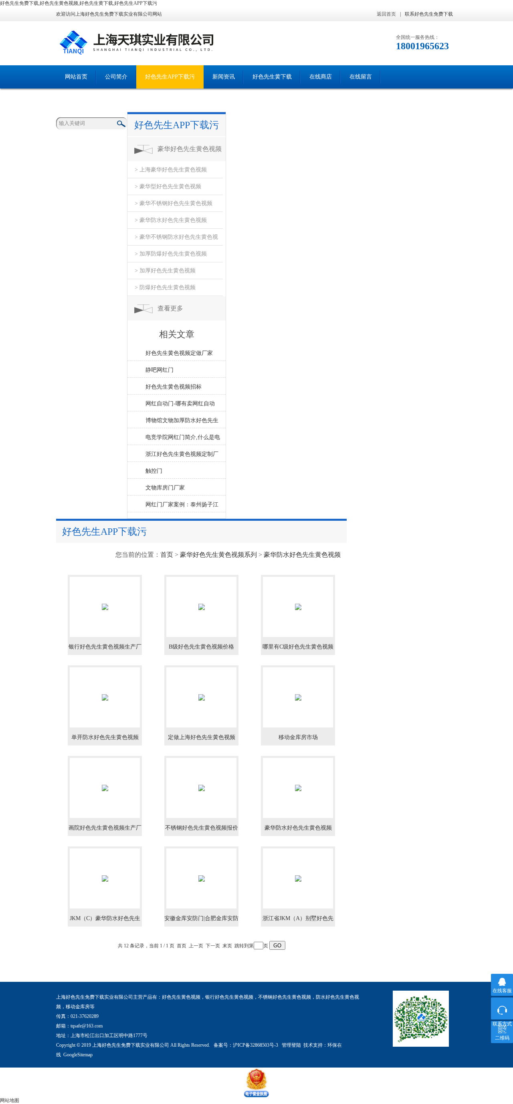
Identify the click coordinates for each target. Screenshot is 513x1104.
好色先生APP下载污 (170, 77)
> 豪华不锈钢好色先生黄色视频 (173, 203)
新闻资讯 (223, 77)
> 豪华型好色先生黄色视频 (168, 186)
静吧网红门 (159, 370)
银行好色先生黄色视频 (229, 997)
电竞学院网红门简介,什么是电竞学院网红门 (182, 439)
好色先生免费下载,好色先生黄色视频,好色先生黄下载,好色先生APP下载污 (78, 3)
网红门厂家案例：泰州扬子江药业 (181, 507)
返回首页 (386, 14)
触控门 (153, 471)
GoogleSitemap (78, 1055)
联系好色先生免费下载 (429, 14)
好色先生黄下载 (272, 77)
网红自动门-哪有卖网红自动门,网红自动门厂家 (180, 406)
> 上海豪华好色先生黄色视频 (171, 170)
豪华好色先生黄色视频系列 (190, 153)
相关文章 (176, 334)
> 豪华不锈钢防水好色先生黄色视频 (176, 240)
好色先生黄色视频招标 (173, 387)
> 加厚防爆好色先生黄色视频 (171, 254)
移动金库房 (78, 1006)
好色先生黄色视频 (181, 997)
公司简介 (116, 77)
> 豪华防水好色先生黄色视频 (171, 220)
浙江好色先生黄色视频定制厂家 (181, 456)
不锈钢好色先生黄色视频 (284, 997)
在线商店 (320, 77)
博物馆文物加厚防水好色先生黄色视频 (181, 422)
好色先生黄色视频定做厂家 (179, 353)
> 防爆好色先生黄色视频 (165, 287)
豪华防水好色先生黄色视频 (302, 554)
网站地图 (9, 1100)
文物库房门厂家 (165, 488)
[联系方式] (502, 1008)
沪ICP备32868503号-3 (256, 1045)
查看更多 (170, 308)
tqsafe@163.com (87, 1026)
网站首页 (76, 77)
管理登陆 (291, 1045)
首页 (166, 554)
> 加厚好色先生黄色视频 (165, 271)
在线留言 (360, 77)
